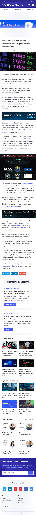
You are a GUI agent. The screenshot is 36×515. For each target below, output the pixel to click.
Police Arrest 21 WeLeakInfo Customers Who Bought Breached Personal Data (16, 44)
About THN (5, 498)
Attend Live (9, 329)
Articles (32, 419)
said (21, 93)
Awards (20, 500)
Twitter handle (24, 227)
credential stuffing (11, 206)
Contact (4, 502)
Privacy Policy (21, 502)
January (11, 123)
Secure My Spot (10, 304)
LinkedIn (15, 266)
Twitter (8, 266)
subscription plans (28, 183)
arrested (17, 225)
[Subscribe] (30, 473)
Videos (26, 419)
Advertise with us (6, 500)
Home (6, 9)
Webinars (30, 9)
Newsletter (18, 9)
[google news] (31, 489)
